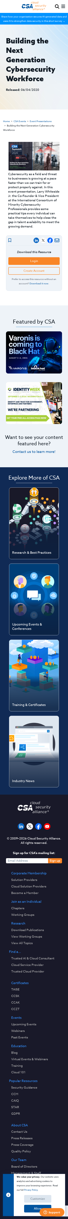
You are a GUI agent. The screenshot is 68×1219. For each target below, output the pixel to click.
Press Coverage (22, 1145)
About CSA (19, 1125)
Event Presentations (40, 121)
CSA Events (20, 121)
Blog (14, 1053)
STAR (15, 1107)
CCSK (15, 996)
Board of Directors (24, 1166)
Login (34, 261)
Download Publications (27, 930)
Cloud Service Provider (27, 965)
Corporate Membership (29, 873)
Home (6, 121)
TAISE (15, 989)
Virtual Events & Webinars (29, 1059)
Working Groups (22, 915)
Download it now (39, 283)
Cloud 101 (18, 1072)
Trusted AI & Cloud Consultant (32, 958)
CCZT (15, 1009)
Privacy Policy (31, 1189)
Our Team (18, 1160)
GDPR (15, 1114)
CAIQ (15, 1101)
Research (18, 923)
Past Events (19, 1037)
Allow (38, 1208)
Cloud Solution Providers (28, 886)
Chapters (17, 908)
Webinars (18, 1031)
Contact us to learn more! (34, 451)
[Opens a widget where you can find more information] (51, 1212)
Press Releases (21, 1138)
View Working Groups (26, 937)
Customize (37, 1199)
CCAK (15, 1002)
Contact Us (19, 1132)
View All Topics (22, 943)
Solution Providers (24, 880)
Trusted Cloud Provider (27, 971)
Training (17, 1066)
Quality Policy (21, 1151)
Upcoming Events (23, 1024)
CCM (14, 1094)
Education (18, 1046)
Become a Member (24, 893)
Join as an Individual (26, 902)
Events (16, 1018)
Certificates (20, 983)
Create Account (34, 271)
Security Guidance (24, 1087)
